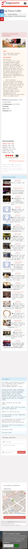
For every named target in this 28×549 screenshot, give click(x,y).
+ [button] (4, 493)
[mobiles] (25, 3)
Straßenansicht (7, 489)
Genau (16, 545)
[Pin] (2, 19)
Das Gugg (18, 282)
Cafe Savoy (18, 215)
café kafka (18, 196)
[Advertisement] (14, 26)
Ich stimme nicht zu (8, 545)
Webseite (6, 106)
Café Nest (18, 340)
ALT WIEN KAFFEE (18, 262)
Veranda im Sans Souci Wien (18, 292)
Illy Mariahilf (18, 180)
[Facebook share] (2, 11)
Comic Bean (18, 207)
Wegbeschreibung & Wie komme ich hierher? (15, 517)
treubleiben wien (17, 329)
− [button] (4, 495)
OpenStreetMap (17, 513)
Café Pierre (18, 273)
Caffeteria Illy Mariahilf (18, 188)
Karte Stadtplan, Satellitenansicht (12, 485)
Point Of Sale (18, 311)
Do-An (18, 224)
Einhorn (18, 252)
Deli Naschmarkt (17, 234)
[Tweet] (2, 15)
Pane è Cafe (17, 243)
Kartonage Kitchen (18, 320)
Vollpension (18, 301)
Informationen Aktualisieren (17, 161)
